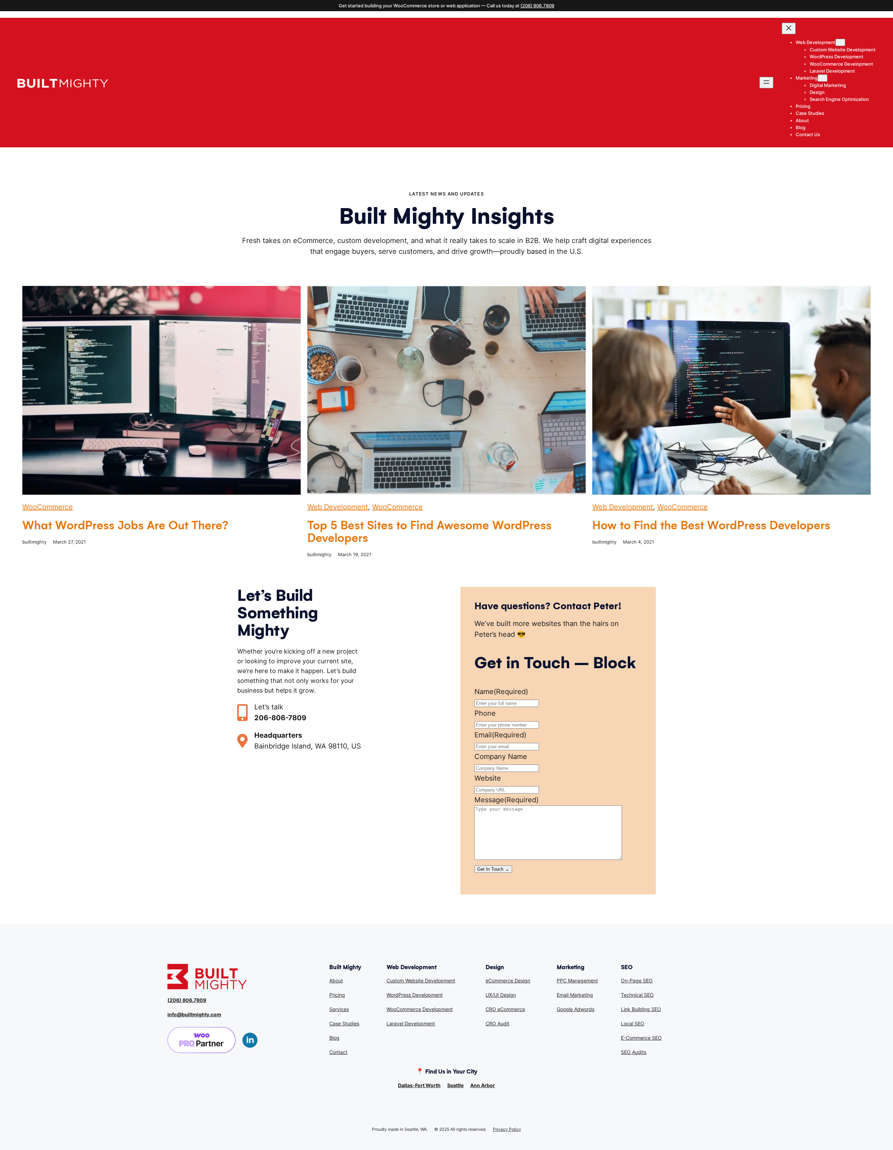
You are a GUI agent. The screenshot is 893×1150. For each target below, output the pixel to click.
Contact (338, 1052)
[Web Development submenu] (840, 42)
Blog (334, 1038)
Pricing (337, 995)
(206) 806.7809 (537, 5)
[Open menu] (766, 82)
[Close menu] (789, 28)
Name (501, 691)
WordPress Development (415, 995)
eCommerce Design (508, 980)
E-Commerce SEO (641, 1038)
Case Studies (344, 1023)
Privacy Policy (507, 1129)
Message (506, 800)
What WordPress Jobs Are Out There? (125, 525)
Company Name (500, 756)
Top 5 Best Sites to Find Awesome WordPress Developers (429, 531)
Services (339, 1009)
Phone (485, 713)
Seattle (455, 1085)
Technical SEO (637, 995)
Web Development (337, 507)
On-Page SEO (637, 980)
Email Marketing (575, 995)
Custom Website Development (421, 980)
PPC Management (577, 980)
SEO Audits (633, 1052)
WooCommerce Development (420, 1009)
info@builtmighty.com (194, 1014)
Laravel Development (411, 1023)
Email (500, 735)
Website (487, 778)
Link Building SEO (641, 1009)
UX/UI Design (501, 995)
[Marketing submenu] (822, 78)
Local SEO (632, 1023)
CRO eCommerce (505, 1009)
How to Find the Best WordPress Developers (711, 525)
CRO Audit (497, 1023)
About (336, 980)
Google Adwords (575, 1009)
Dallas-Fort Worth (419, 1085)
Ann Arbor (482, 1085)
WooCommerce (47, 507)
